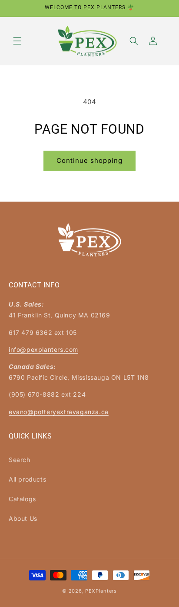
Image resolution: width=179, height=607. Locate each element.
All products (27, 479)
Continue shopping (89, 160)
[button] (17, 41)
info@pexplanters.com (43, 349)
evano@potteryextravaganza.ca (59, 411)
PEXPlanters (101, 591)
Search (19, 459)
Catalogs (22, 498)
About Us (23, 518)
